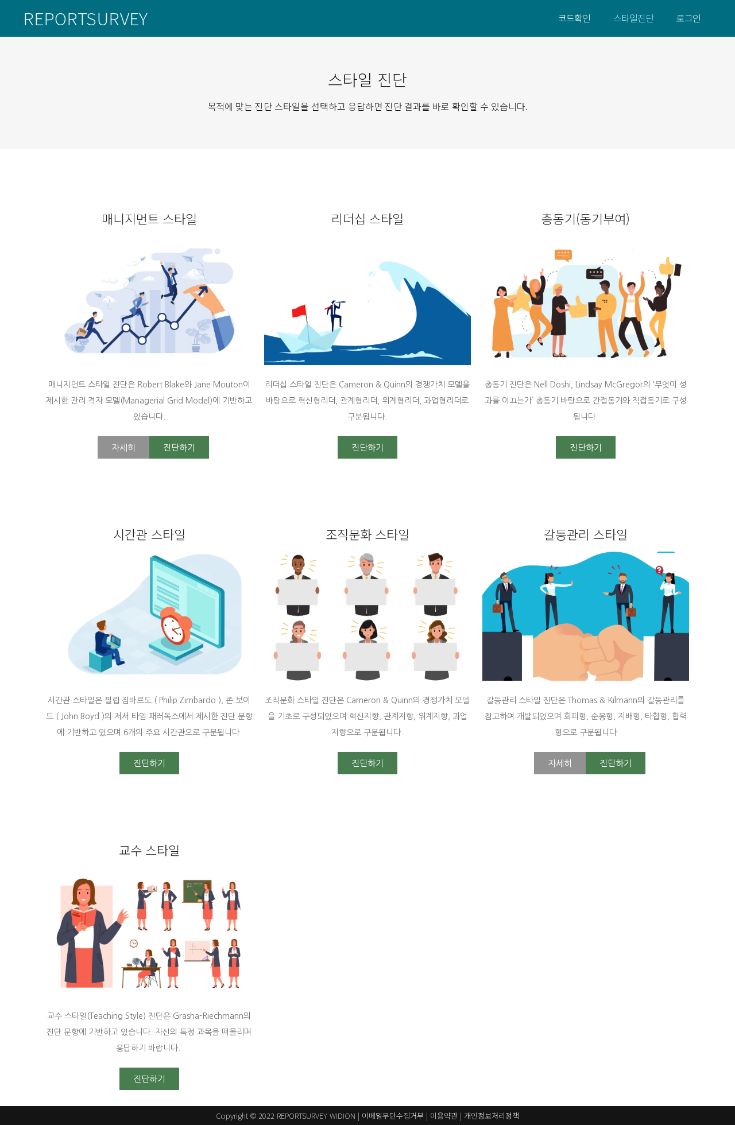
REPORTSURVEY (85, 17)
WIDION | (346, 1115)
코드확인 (574, 18)
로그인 (688, 18)
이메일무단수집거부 (393, 1115)
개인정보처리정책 (491, 1115)
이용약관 (444, 1115)
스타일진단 (633, 18)
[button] (123, 447)
